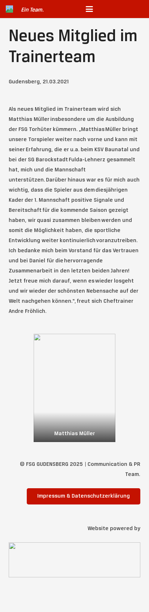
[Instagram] (126, 9)
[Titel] (9, 9)
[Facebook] (137, 9)
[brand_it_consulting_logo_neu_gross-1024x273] (74, 559)
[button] (89, 9)
